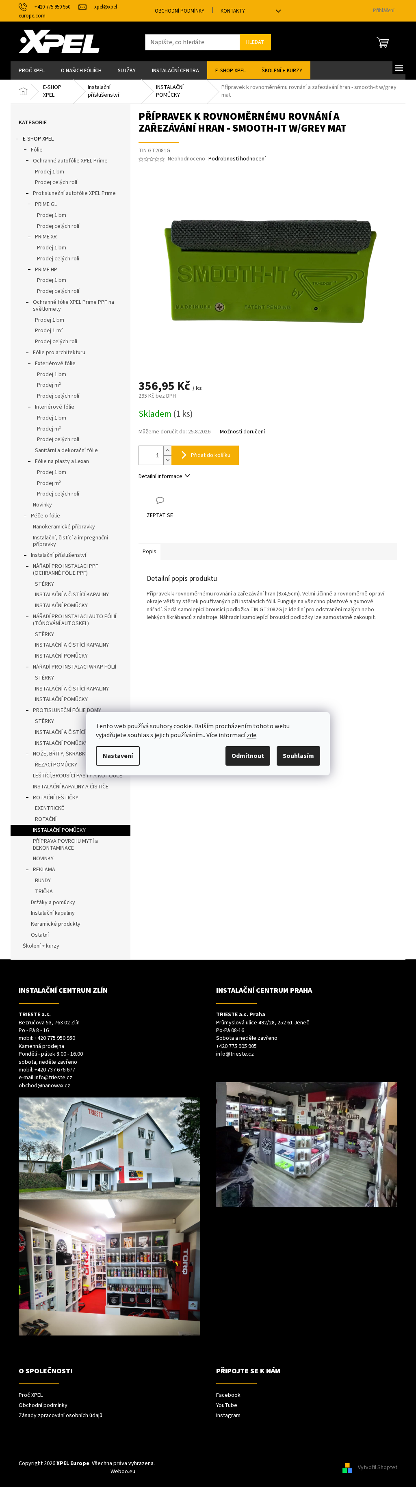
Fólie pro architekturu (59, 352)
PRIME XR (46, 237)
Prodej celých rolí (56, 182)
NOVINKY (43, 859)
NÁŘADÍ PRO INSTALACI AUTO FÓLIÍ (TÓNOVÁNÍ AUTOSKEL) (74, 620)
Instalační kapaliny (53, 913)
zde (251, 735)
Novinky (42, 505)
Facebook (228, 1395)
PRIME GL (46, 204)
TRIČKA (44, 891)
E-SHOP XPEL (38, 139)
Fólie (37, 150)
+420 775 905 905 (236, 1046)
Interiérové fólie (54, 407)
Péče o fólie (45, 516)
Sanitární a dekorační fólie (66, 450)
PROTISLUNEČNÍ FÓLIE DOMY (67, 710)
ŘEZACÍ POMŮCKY (56, 765)
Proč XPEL (31, 1395)
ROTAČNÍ (45, 819)
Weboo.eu (122, 1472)
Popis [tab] (149, 552)
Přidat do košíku (210, 455)
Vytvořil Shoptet (377, 1467)
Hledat (255, 42)
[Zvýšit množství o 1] (167, 450)
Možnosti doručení (242, 432)
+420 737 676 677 (55, 1070)
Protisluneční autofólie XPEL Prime (74, 193)
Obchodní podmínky (179, 11)
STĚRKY (44, 584)
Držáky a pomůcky (53, 902)
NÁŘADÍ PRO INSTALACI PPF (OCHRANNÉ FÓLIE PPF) (65, 569)
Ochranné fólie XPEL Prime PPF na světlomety (73, 305)
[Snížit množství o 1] (167, 460)
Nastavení (118, 755)
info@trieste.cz (53, 1078)
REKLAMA (44, 870)
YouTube (226, 1405)
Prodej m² (49, 385)
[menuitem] (32, 70)
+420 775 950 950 (55, 1038)
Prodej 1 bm (49, 172)
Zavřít (181, 500)
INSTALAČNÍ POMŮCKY (61, 606)
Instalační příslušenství (58, 555)
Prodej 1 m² (49, 331)
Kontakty (233, 11)
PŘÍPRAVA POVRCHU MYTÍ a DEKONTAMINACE (65, 844)
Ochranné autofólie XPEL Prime (70, 161)
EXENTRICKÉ (49, 808)
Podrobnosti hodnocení (237, 159)
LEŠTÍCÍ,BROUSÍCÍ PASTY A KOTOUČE (77, 776)
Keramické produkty (55, 924)
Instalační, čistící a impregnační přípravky (70, 541)
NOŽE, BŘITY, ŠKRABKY (60, 754)
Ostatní (40, 935)
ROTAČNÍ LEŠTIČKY (55, 798)
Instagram (228, 1416)
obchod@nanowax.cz (44, 1086)
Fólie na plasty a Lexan (62, 461)
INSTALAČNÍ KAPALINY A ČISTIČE (70, 787)
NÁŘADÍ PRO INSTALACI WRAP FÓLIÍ (74, 667)
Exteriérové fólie (55, 363)
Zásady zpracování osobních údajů (60, 1416)
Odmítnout (248, 755)
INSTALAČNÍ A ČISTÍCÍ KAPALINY (72, 595)
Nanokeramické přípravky (64, 527)
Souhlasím (298, 755)
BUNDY (43, 881)
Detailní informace (160, 476)
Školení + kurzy (41, 946)
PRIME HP (46, 270)
